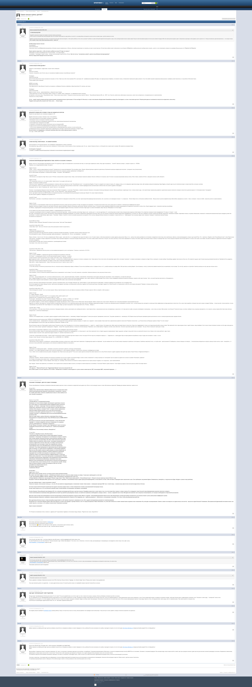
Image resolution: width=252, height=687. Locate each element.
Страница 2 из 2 (23, 18)
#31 (232, 588)
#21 (232, 24)
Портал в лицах (117, 677)
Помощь (97, 674)
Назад (18, 18)
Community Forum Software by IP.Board (151, 674)
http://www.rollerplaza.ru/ (128, 628)
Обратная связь (100, 677)
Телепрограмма (121, 2)
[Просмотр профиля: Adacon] (23, 31)
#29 (232, 552)
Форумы (104, 9)
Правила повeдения (107, 677)
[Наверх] (126, 675)
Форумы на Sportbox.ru (20, 672)
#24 (232, 137)
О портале (112, 677)
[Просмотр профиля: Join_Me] (23, 523)
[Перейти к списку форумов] (99, 2)
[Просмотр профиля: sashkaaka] (23, 612)
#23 (232, 107)
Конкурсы (106, 3)
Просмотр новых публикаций (149, 9)
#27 (232, 517)
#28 (232, 534)
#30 (232, 570)
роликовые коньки (48, 610)
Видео (116, 2)
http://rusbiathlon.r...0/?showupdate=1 (37, 542)
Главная (106, 2)
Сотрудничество (123, 677)
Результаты (111, 2)
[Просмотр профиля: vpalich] (23, 558)
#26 (232, 377)
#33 (232, 623)
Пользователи (97, 9)
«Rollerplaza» (50, 521)
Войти (157, 6)
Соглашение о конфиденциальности (229, 672)
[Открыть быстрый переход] (157, 9)
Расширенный (157, 3)
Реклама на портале (130, 677)
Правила (221, 672)
